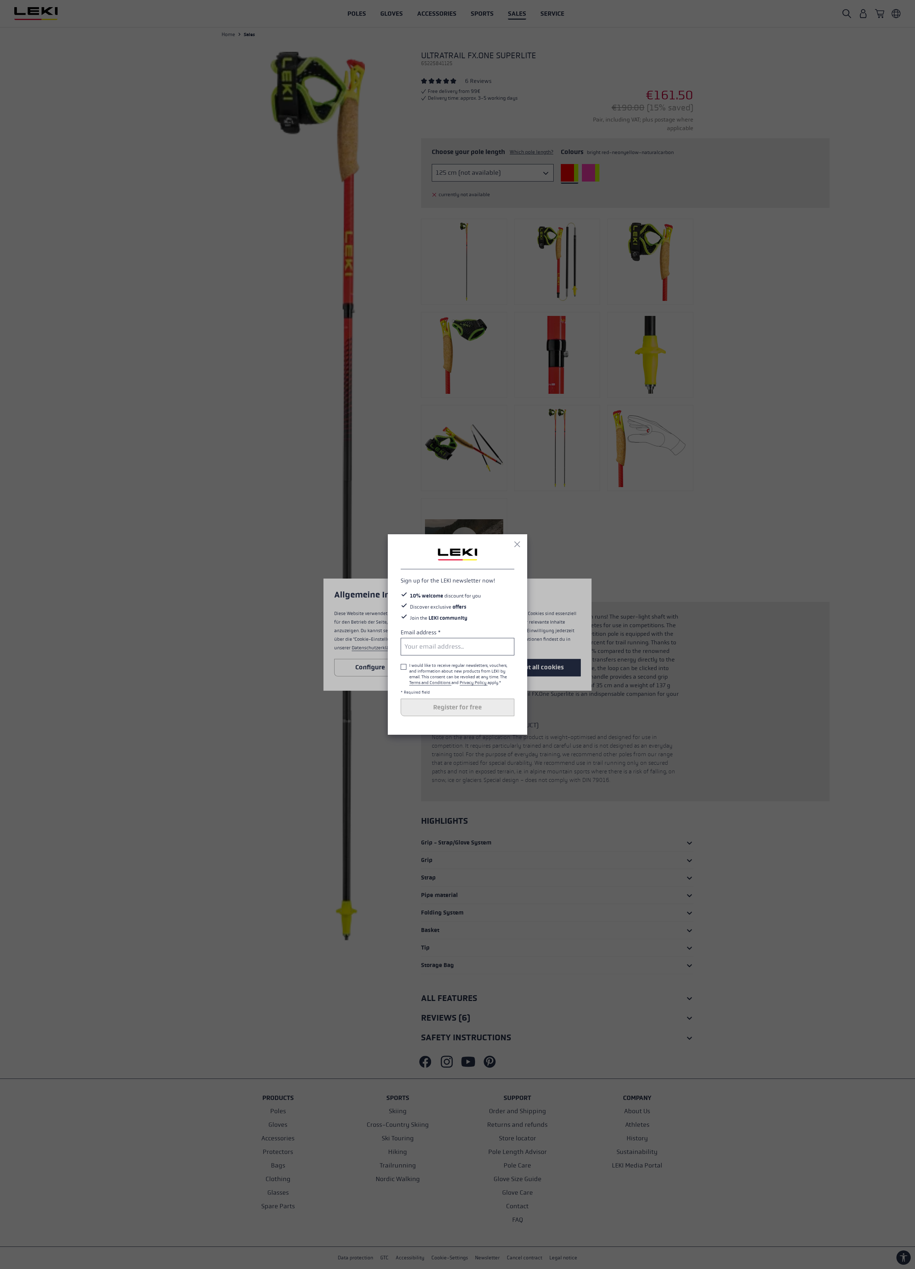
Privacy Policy (474, 682)
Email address (421, 632)
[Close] (517, 544)
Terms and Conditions (430, 682)
